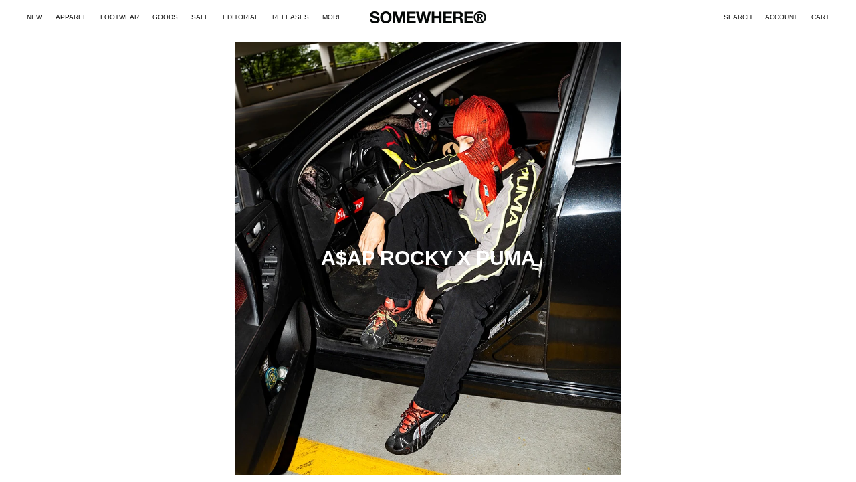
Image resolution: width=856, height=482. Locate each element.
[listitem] (332, 17)
